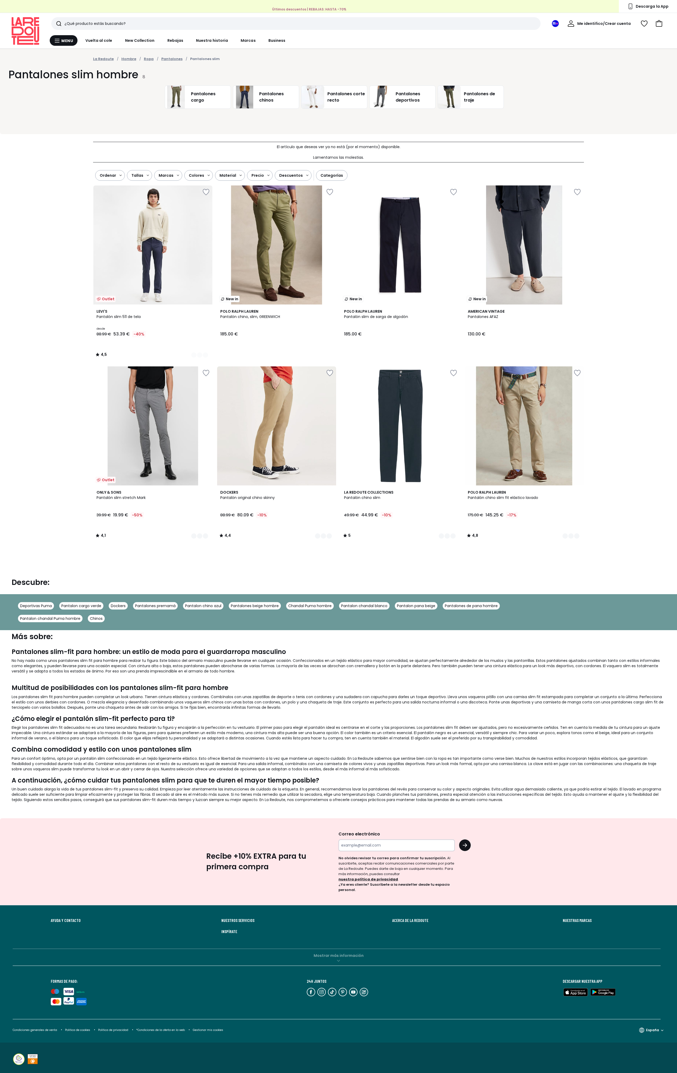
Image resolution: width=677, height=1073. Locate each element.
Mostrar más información (339, 955)
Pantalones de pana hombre (471, 605)
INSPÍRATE (229, 931)
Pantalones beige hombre (255, 605)
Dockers (118, 605)
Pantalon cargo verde (81, 605)
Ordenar (108, 175)
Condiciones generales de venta (35, 1030)
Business (277, 40)
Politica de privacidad (113, 1030)
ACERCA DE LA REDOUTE (410, 920)
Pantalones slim (205, 58)
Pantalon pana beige (416, 605)
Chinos (96, 618)
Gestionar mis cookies (208, 1030)
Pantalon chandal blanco (364, 605)
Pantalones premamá (155, 605)
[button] (659, 23)
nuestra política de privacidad (368, 879)
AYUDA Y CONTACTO (66, 920)
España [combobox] (652, 1030)
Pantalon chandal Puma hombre (50, 618)
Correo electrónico (359, 834)
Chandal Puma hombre (310, 605)
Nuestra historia (212, 40)
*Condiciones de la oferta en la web (160, 1030)
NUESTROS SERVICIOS (237, 920)
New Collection (140, 40)
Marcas (248, 40)
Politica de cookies (77, 1030)
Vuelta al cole (98, 40)
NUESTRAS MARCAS (577, 920)
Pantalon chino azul (203, 605)
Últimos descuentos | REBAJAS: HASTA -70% (309, 9)
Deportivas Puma (36, 605)
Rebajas (175, 40)
